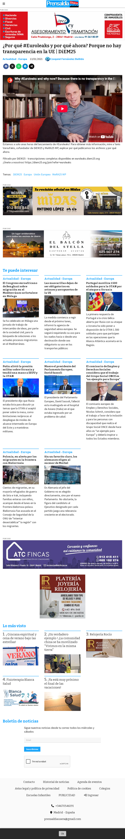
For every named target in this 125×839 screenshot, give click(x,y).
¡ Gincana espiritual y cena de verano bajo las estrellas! (19, 638)
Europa (28, 174)
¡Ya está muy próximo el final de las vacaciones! (61, 683)
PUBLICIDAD (67, 795)
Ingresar (93, 795)
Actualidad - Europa (15, 59)
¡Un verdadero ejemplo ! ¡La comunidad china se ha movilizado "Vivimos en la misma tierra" (62, 642)
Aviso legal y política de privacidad (37, 788)
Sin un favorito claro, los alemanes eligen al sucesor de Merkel (60, 460)
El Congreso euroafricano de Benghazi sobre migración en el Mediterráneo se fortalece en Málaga (20, 289)
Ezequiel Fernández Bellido (67, 59)
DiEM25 (17, 174)
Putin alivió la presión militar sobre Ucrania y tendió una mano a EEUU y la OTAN (20, 371)
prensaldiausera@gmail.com (62, 819)
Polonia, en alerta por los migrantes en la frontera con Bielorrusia (20, 460)
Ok (62, 833)
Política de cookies (79, 788)
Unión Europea (42, 174)
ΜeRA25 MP (59, 174)
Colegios (104, 788)
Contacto (29, 782)
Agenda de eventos (89, 782)
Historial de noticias (56, 782)
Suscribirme (32, 749)
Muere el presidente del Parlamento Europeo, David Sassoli (60, 370)
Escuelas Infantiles (38, 795)
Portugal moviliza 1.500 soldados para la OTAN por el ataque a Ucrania (104, 286)
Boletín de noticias (20, 721)
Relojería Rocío (101, 634)
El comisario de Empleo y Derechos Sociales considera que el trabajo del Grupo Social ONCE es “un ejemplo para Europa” (103, 373)
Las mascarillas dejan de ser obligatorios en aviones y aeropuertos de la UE (61, 287)
